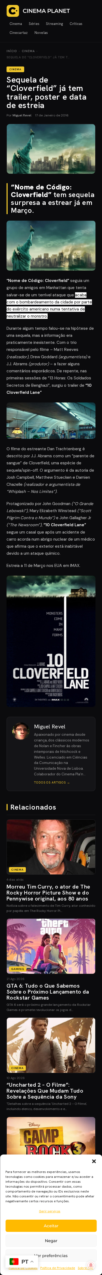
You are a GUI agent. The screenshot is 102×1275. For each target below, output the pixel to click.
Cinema (16, 23)
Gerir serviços (49, 1211)
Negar (51, 1240)
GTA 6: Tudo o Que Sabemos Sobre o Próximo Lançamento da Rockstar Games (48, 991)
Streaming (54, 23)
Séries (34, 23)
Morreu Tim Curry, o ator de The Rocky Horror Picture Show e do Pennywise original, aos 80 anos (48, 892)
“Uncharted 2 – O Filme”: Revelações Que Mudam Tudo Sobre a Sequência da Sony (45, 1090)
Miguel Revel (22, 115)
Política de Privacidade (57, 1268)
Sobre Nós (85, 1268)
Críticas (76, 23)
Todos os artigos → (52, 782)
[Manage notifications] (90, 1265)
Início (12, 51)
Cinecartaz (19, 32)
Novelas (41, 32)
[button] (94, 1161)
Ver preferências (51, 1255)
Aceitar (51, 1225)
